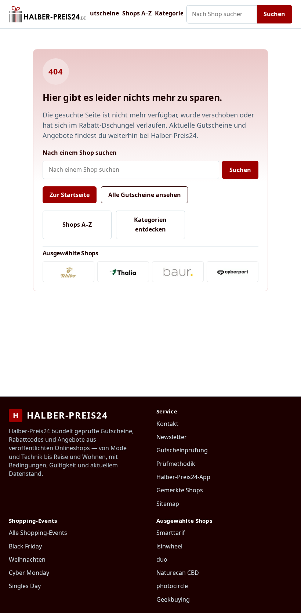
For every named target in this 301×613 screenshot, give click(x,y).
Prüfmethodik (175, 464)
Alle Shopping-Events (38, 533)
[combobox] (221, 14)
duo (161, 559)
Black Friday (25, 546)
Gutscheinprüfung (182, 450)
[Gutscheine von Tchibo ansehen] (68, 271)
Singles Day (25, 586)
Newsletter (171, 437)
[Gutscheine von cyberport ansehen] (232, 271)
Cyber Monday (29, 573)
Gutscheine (102, 13)
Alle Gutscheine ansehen (144, 195)
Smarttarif (170, 533)
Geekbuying (173, 599)
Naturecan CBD (177, 573)
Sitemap (167, 504)
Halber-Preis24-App (183, 477)
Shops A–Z (137, 13)
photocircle (172, 586)
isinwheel (169, 546)
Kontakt (167, 424)
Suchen (274, 14)
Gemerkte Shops (179, 490)
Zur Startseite (70, 195)
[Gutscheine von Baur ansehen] (178, 271)
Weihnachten (27, 559)
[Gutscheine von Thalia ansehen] (123, 271)
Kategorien (171, 13)
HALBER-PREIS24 (60, 415)
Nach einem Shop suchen (80, 153)
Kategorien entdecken (150, 224)
